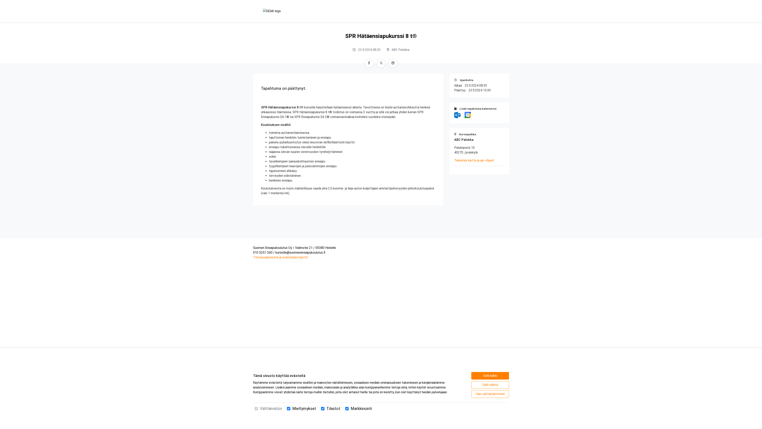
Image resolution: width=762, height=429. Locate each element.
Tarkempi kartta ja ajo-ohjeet (474, 160)
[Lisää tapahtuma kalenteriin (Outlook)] (457, 115)
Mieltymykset (304, 408)
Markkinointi (361, 408)
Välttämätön (271, 408)
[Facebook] (369, 63)
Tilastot (333, 408)
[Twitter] (381, 63)
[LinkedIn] (393, 63)
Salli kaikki (490, 376)
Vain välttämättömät (490, 394)
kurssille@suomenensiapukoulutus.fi (300, 252)
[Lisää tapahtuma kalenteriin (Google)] (468, 115)
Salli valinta (490, 385)
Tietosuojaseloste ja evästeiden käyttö (280, 257)
